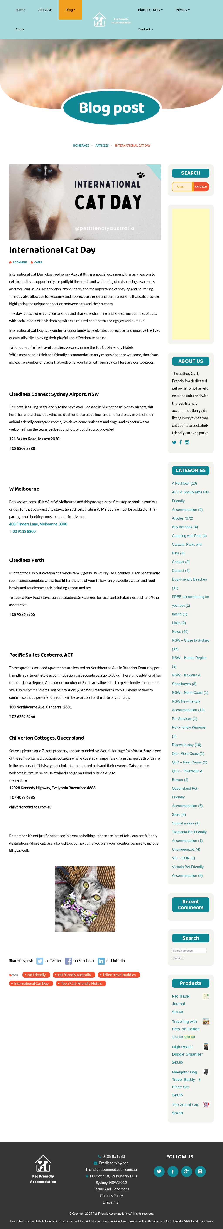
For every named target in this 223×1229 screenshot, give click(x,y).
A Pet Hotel (180, 483)
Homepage (81, 145)
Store (176, 814)
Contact (144, 29)
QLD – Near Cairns (187, 762)
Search (178, 958)
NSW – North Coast (187, 692)
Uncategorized (183, 849)
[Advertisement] (191, 274)
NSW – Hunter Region (189, 658)
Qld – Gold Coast (185, 753)
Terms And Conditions (111, 1189)
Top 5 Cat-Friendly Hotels (81, 983)
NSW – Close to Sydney (190, 640)
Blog (69, 10)
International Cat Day (31, 983)
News (176, 631)
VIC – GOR (180, 858)
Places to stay (183, 745)
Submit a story (183, 823)
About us (45, 10)
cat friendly (36, 974)
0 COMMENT (20, 262)
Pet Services (182, 719)
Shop (20, 29)
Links (176, 623)
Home (20, 10)
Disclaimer (111, 1202)
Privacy (181, 10)
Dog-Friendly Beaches (189, 579)
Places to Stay (149, 10)
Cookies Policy (111, 1195)
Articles (102, 145)
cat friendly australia (74, 974)
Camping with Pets (186, 536)
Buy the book (182, 527)
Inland (177, 614)
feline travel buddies (119, 974)
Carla (38, 262)
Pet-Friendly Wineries (189, 727)
